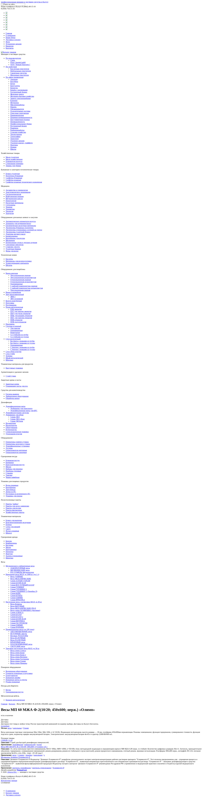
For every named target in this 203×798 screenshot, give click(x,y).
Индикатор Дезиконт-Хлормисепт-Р (15, 757)
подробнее (5, 726)
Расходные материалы (14, 203)
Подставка (10, 303)
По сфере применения (14, 77)
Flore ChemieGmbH (18, 62)
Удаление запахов (17, 141)
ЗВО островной (16, 299)
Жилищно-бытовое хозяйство (22, 96)
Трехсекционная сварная (20, 290)
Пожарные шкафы (13, 678)
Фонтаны (14, 145)
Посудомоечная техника (20, 120)
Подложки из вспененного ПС (18, 494)
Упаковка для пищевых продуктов (15, 481)
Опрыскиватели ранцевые (16, 452)
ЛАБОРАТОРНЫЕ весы (20, 568)
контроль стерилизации (41, 768)
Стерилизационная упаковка (17, 432)
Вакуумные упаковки (14, 368)
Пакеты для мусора (13, 508)
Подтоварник (11, 305)
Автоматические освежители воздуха (21, 221)
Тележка (9, 356)
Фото (8, 42)
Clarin (12, 60)
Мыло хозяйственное (14, 159)
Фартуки (9, 554)
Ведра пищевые (12, 485)
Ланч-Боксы (10, 490)
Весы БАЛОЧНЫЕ (18, 638)
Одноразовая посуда (9, 456)
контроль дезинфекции (21, 768)
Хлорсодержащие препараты (17, 263)
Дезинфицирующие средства (17, 413)
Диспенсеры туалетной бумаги (18, 232)
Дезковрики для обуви (14, 415)
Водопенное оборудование (16, 671)
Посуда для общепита (9, 686)
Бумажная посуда (13, 460)
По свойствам (11, 67)
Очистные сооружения (19, 113)
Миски (8, 467)
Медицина (14, 103)
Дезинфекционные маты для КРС (23, 411)
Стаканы (9, 473)
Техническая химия (9, 255)
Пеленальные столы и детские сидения (21, 243)
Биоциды (14, 88)
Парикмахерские (17, 115)
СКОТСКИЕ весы (17, 646)
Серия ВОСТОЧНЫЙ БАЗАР (22, 585)
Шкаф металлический (14, 358)
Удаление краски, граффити (21, 143)
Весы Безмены (16, 604)
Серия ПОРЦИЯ (17, 627)
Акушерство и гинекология (17, 190)
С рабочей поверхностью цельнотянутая (26, 288)
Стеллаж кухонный (13, 326)
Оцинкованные (16, 284)
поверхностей (29, 745)
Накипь (13, 107)
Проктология (11, 201)
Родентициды (11, 430)
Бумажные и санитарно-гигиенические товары (20, 170)
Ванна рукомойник (13, 292)
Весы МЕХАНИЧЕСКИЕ (20, 579)
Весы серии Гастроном (19, 659)
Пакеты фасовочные (14, 510)
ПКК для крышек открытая (21, 316)
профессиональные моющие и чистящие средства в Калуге (24, 2)
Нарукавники (11, 549)
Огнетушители (12, 675)
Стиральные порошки (14, 164)
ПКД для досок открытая (20, 313)
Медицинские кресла (14, 199)
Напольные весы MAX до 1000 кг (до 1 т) (22, 574)
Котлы (8, 690)
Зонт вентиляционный (15, 294)
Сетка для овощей (13, 527)
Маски (8, 547)
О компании (11, 35)
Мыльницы (10, 240)
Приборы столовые (13, 471)
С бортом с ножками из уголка (22, 349)
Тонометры (10, 209)
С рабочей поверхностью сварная (23, 286)
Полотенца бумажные (14, 176)
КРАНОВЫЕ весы (17, 642)
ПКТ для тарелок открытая (21, 318)
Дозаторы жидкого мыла (15, 234)
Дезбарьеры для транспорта (21, 408)
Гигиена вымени (12, 394)
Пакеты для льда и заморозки (17, 506)
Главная (9, 33)
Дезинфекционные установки (18, 446)
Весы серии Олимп (18, 661)
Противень (10, 324)
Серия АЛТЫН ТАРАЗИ (20, 581)
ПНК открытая (16, 320)
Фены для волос (12, 251)
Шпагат (9, 533)
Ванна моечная (12, 273)
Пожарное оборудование (11, 667)
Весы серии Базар (17, 653)
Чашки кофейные (13, 477)
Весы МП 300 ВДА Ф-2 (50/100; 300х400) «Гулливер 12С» (24, 747)
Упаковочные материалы (11, 516)
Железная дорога (17, 94)
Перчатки (9, 552)
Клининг (14, 101)
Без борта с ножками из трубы (22, 341)
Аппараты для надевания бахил (18, 223)
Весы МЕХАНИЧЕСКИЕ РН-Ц (23, 608)
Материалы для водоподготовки (19, 261)
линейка (28, 755)
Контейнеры (11, 487)
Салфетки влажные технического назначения (24, 182)
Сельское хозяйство (18, 132)
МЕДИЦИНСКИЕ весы (20, 570)
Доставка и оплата (13, 40)
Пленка (9, 525)
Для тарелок (15, 328)
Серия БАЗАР (16, 615)
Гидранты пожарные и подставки (19, 673)
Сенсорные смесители (14, 245)
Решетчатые (15, 333)
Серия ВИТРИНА (17, 621)
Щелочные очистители (19, 75)
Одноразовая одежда (9, 537)
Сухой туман (11, 376)
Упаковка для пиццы (14, 496)
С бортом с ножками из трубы (22, 347)
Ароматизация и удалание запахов (14, 372)
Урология (9, 211)
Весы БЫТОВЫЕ (17, 606)
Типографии (15, 137)
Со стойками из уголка (19, 337)
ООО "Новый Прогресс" (20, 65)
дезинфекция (17, 745)
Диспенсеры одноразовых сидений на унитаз (24, 230)
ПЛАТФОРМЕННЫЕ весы (21, 644)
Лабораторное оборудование (17, 396)
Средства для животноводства (13, 390)
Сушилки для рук (13, 247)
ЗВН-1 (13, 297)
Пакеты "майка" (12, 504)
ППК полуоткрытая (18, 322)
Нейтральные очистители (20, 71)
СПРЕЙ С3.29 (6, 740)
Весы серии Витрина (18, 657)
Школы (13, 149)
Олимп (26, 728)
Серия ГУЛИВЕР (17, 587)
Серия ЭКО (15, 417)
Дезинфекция (6, 402)
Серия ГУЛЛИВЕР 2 (18, 589)
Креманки (10, 463)
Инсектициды (11, 425)
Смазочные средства (18, 73)
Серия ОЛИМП (16, 598)
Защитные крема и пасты (11, 380)
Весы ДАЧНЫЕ (16, 577)
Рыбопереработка (17, 130)
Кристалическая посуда (15, 465)
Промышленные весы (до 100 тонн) (20, 629)
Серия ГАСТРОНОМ (18, 623)
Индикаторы (11, 423)
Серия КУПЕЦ (16, 596)
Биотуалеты (15, 86)
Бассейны (14, 82)
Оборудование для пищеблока (13, 269)
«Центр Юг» (12, 772)
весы (10, 728)
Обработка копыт (13, 398)
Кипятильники (12, 236)
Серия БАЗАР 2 (16, 617)
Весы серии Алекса (18, 651)
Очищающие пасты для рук (17, 386)
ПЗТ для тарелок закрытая (20, 311)
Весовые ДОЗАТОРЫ (19, 636)
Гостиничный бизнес (18, 92)
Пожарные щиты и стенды (16, 680)
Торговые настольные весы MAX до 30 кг (22, 648)
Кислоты (9, 259)
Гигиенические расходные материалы (21, 226)
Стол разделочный (13, 339)
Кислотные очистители (19, 69)
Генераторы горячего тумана (17, 442)
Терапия (9, 207)
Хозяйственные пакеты (15, 512)
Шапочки (9, 558)
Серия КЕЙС (15, 593)
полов (39, 745)
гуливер (21, 755)
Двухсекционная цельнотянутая (23, 278)
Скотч (8, 529)
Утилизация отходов (14, 434)
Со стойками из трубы (19, 335)
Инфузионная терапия (14, 196)
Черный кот (22, 770)
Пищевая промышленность (21, 117)
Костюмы (9, 545)
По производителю (13, 58)
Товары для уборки (13, 166)
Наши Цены (10, 38)
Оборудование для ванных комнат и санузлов (19, 217)
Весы (3, 562)
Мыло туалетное (12, 157)
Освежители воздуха (14, 161)
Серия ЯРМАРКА (17, 600)
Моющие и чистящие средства (13, 54)
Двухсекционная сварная (20, 275)
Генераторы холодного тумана (18, 444)
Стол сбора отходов (13, 352)
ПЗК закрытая (16, 309)
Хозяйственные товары (10, 153)
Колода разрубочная (14, 301)
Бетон (12, 84)
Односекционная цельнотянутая (23, 282)
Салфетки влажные (13, 180)
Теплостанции (16, 134)
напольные (17, 728)
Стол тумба (10, 354)
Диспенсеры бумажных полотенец (19, 228)
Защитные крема (12, 384)
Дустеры (9, 448)
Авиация (14, 79)
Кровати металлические (15, 700)
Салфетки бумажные (14, 178)
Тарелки (9, 475)
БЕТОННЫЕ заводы (18, 634)
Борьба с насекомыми (19, 90)
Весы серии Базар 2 (18, 655)
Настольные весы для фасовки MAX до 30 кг (24, 602)
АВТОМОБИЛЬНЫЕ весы (21, 632)
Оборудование (11, 427)
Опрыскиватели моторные (16, 450)
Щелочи (9, 265)
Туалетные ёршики (13, 249)
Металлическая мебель (10, 696)
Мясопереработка (17, 105)
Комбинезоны (11, 543)
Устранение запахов (13, 44)
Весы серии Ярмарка (18, 663)
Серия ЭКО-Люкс (17, 419)
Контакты (10, 48)
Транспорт (14, 139)
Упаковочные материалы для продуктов (17, 364)
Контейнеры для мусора (15, 238)
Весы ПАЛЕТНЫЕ (18, 640)
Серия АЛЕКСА (16, 612)
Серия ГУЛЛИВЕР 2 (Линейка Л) (23, 591)
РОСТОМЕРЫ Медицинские (22, 572)
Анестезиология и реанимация (18, 192)
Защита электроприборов (20, 98)
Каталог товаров (12, 793)
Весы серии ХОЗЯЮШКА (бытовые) (25, 610)
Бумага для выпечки (14, 520)
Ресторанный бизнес (18, 126)
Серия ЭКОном (16, 421)
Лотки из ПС (11, 492)
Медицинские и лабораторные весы (20, 566)
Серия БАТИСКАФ (18, 583)
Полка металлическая (14, 307)
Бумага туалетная (13, 174)
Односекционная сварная (20, 280)
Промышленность (17, 122)
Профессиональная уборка (21, 124)
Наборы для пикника (14, 469)
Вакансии (10, 46)
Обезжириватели (17, 109)
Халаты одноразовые (14, 556)
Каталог (12, 704)
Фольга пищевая (12, 531)
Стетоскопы (10, 205)
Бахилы (9, 541)
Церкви (13, 147)
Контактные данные (9, 781)
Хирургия (10, 213)
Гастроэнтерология (13, 194)
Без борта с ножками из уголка (22, 343)
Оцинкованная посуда (14, 692)
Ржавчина (14, 128)
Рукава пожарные (13, 682)
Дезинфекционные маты (15, 406)
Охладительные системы (20, 111)
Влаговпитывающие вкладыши (18, 522)
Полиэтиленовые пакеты (11, 500)
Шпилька (9, 360)
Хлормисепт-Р (58, 768)
